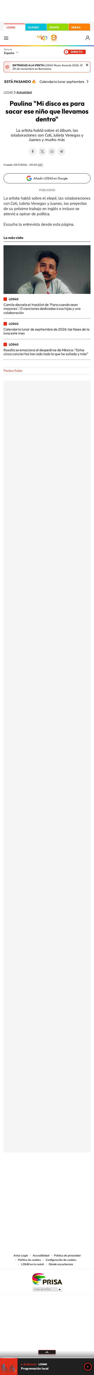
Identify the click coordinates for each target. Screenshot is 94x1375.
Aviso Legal (21, 1255)
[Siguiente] (87, 81)
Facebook (33, 151)
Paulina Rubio (12, 371)
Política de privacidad (67, 1255)
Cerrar (87, 65)
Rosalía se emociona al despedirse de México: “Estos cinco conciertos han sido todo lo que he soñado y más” (45, 352)
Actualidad (24, 92)
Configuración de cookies (61, 1260)
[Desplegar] (47, 1352)
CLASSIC (33, 27)
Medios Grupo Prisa (47, 1289)
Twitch (64, 1174)
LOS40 (11, 27)
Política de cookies (29, 1260)
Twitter (42, 151)
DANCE (54, 27)
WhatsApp (52, 151)
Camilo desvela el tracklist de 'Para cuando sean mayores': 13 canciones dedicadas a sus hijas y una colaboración (41, 308)
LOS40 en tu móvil (32, 1264)
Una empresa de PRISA (47, 1279)
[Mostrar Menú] (6, 38)
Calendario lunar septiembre (62, 81)
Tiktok (29, 1174)
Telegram (61, 151)
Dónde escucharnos (61, 1264)
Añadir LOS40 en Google (50, 178)
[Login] (88, 38)
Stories (73, 1174)
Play (88, 1366)
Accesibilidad (41, 1255)
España (9, 53)
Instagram (20, 1174)
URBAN (75, 27)
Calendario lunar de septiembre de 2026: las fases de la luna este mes (46, 331)
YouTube (38, 1174)
